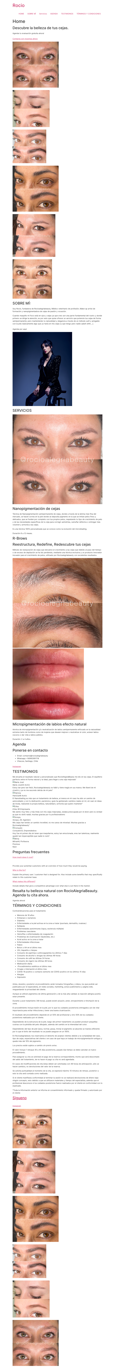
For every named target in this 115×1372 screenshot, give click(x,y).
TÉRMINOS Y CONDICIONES (89, 14)
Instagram (17, 766)
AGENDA (54, 14)
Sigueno (20, 1098)
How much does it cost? (23, 857)
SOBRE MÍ (31, 14)
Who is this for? (19, 870)
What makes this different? (24, 881)
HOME (21, 14)
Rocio (19, 5)
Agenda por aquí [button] (20, 329)
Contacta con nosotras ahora (25, 39)
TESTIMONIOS (67, 14)
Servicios (43, 14)
